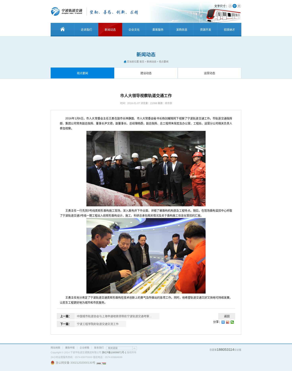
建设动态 (146, 73)
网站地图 (55, 347)
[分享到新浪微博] (227, 322)
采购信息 (181, 29)
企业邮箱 (84, 347)
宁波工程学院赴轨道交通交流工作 (98, 324)
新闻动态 (110, 29)
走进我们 (86, 29)
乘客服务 (157, 29)
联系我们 (99, 347)
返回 (227, 316)
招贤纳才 (229, 29)
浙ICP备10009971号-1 (114, 352)
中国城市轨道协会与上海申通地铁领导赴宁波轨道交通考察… (114, 316)
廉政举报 (70, 347)
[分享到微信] (232, 322)
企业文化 (134, 29)
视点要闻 (82, 73)
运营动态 (209, 73)
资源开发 (205, 29)
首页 (141, 61)
